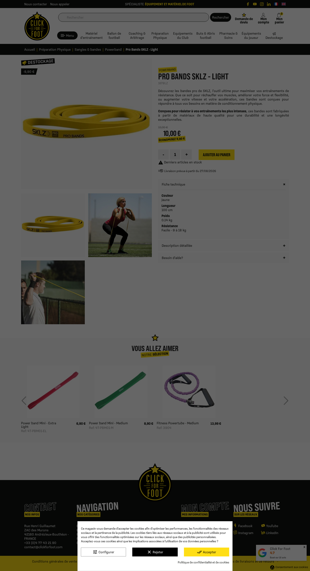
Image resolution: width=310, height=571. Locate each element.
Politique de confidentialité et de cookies (203, 562)
